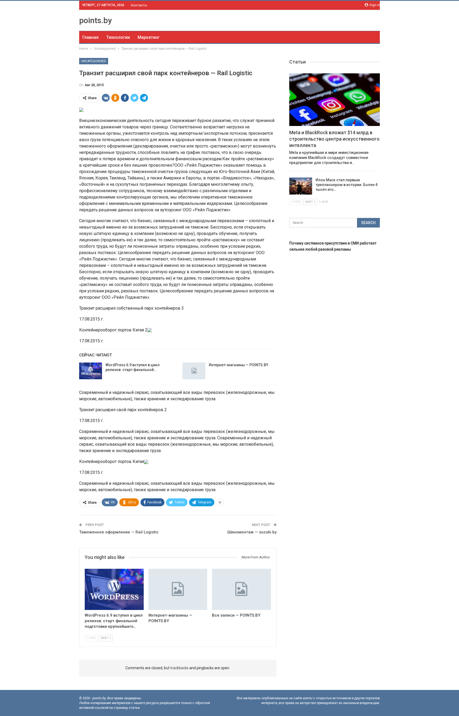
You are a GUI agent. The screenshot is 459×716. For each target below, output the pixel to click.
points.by (95, 20)
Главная (90, 37)
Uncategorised (93, 61)
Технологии (118, 37)
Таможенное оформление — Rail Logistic (119, 532)
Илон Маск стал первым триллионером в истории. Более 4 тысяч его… (346, 185)
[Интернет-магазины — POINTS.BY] (193, 371)
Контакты (139, 5)
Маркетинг (149, 37)
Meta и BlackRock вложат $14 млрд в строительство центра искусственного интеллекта (334, 139)
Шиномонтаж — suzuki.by (252, 532)
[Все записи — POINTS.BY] (241, 589)
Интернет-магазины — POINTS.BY (238, 365)
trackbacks (179, 668)
